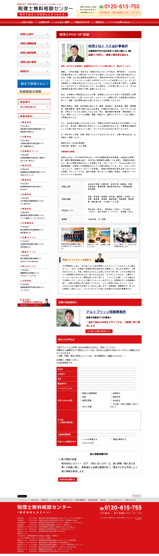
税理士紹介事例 (28, 62)
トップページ (23, 500)
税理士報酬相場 (28, 43)
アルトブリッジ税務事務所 (106, 312)
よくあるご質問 (62, 22)
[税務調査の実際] (33, 94)
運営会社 (100, 22)
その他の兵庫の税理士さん (99, 331)
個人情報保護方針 (28, 107)
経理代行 (24, 71)
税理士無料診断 (28, 52)
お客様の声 (44, 22)
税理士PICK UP (83, 22)
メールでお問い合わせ (120, 22)
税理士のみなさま (130, 500)
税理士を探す (27, 34)
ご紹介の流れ (27, 22)
